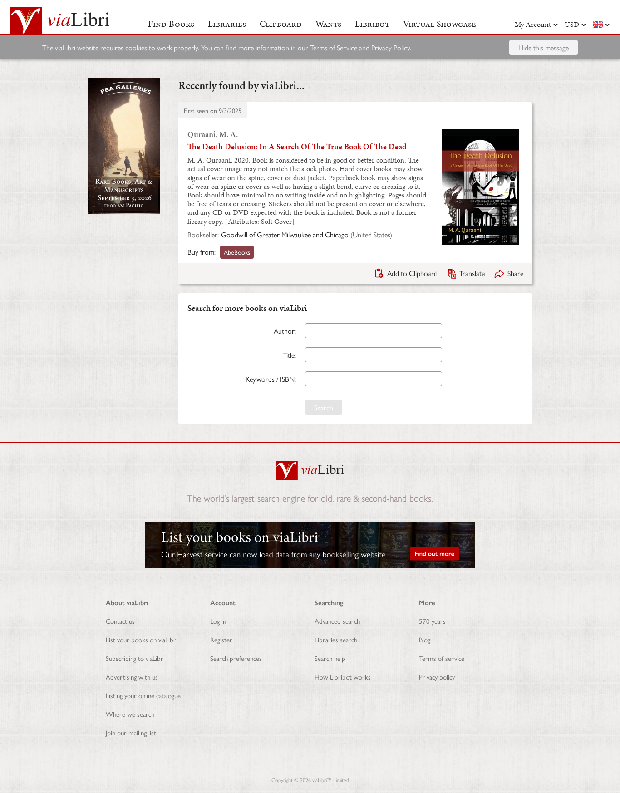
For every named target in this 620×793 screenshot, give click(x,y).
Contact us (120, 621)
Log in (218, 621)
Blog (424, 639)
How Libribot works (343, 676)
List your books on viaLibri (141, 639)
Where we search (130, 714)
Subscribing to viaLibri (135, 658)
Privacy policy (437, 676)
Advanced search (337, 621)
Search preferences (236, 658)
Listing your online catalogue (143, 695)
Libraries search (336, 639)
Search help (330, 658)
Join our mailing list (131, 732)
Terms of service (441, 658)
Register (221, 639)
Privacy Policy (390, 47)
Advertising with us (132, 676)
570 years (432, 621)
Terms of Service (333, 47)
